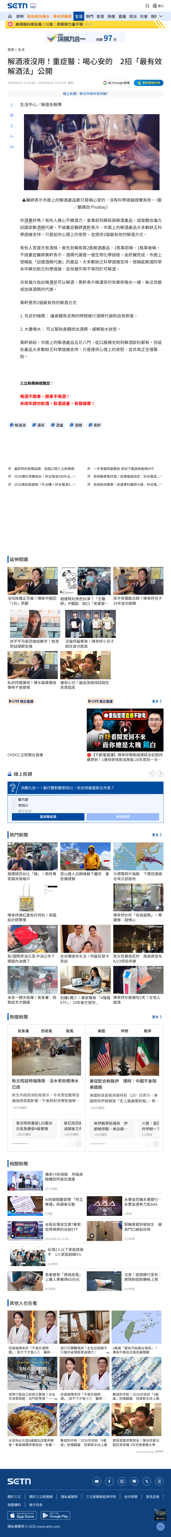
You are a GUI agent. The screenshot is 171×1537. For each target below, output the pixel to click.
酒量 (28, 220)
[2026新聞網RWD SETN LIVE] (33, 6)
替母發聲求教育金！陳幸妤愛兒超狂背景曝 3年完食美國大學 (136, 1442)
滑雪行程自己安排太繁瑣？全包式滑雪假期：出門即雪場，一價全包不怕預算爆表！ (32, 1396)
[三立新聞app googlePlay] (55, 1515)
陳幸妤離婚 (62, 16)
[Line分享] (12, 115)
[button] (147, 5)
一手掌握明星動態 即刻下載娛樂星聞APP (123, 468)
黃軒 (87, 227)
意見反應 (152, 1496)
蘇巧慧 (23, 799)
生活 (79, 16)
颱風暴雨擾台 (38, 16)
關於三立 (14, 1496)
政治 (133, 16)
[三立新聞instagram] (122, 1481)
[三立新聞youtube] (97, 1481)
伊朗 (124, 1030)
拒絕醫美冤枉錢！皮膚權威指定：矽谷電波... (126, 476)
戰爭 (147, 1030)
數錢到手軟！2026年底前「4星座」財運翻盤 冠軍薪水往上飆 (83, 1442)
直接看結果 (48, 816)
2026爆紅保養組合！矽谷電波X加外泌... (43, 476)
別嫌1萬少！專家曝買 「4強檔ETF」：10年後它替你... (85, 1000)
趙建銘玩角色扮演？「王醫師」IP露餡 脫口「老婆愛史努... (84, 601)
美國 (101, 1030)
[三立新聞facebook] (109, 1481)
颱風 (69, 1030)
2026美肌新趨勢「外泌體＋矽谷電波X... (43, 484)
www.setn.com (48, 1526)
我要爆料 (14, 1504)
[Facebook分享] (12, 105)
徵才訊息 (36, 1504)
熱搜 (111, 16)
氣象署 (23, 1030)
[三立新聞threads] (159, 1481)
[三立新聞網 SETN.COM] (10, 16)
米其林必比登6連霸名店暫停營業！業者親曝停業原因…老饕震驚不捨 (32, 1442)
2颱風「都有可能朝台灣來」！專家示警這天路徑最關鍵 (135, 1350)
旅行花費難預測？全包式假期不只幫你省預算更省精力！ (83, 1350)
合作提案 (131, 1496)
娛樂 (154, 16)
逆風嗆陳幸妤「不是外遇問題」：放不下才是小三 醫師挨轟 (31, 1350)
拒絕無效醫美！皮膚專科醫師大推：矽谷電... (126, 484)
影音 (100, 16)
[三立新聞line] (134, 1481)
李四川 (23, 805)
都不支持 (24, 811)
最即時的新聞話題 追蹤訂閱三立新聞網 (44, 468)
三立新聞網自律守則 (101, 1496)
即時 (20, 16)
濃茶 (53, 282)
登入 (161, 6)
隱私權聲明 (69, 1496)
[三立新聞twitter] (147, 1481)
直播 (122, 16)
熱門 (89, 16)
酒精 (41, 227)
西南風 (46, 1030)
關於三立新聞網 (41, 1496)
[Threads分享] (12, 126)
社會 (144, 16)
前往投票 (123, 816)
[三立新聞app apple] (22, 1515)
